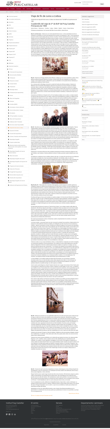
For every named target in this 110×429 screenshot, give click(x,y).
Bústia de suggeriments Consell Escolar (91, 32)
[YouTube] (15, 414)
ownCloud (58, 413)
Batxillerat (29, 8)
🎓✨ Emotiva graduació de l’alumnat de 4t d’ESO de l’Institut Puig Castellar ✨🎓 (92, 99)
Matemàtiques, (84, 409)
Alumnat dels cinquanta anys (16, 174)
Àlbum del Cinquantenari (15, 119)
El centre (13, 8)
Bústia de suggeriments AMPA (89, 27)
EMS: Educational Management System (63, 409)
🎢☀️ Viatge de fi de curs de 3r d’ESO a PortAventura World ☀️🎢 (91, 94)
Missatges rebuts (14, 89)
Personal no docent (14, 80)
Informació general (13, 16)
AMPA (67, 8)
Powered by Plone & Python (55, 421)
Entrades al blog (85, 114)
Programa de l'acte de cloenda (16, 166)
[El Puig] (22, 3)
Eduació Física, (91, 406)
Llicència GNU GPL (74, 418)
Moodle (57, 406)
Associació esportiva (13, 66)
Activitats (11, 36)
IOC (31, 411)
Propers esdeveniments (87, 39)
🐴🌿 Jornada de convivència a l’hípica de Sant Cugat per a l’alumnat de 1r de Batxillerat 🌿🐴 (92, 88)
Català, (95, 405)
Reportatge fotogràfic (14, 139)
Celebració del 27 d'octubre (16, 121)
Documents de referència (36, 406)
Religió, (98, 409)
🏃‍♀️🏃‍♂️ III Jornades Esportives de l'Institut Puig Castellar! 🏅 (92, 81)
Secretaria (18, 8)
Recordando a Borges (87, 121)
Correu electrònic (59, 405)
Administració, (84, 405)
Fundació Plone (56, 418)
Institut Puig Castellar (15, 403)
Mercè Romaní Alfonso (74, 393)
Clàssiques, (83, 406)
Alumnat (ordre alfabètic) (15, 75)
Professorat (12, 77)
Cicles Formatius (37, 8)
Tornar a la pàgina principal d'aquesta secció (42, 395)
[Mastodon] (7, 414)
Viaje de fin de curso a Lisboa (16, 127)
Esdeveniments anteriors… (88, 71)
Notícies (84, 77)
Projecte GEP (12, 51)
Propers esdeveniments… (87, 73)
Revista (32, 409)
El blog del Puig (59, 407)
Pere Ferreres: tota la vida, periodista (90, 131)
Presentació (12, 86)
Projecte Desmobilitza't (14, 42)
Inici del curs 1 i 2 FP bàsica (88, 61)
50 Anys (16, 11)
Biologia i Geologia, (90, 405)
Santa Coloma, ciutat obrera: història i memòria (90, 126)
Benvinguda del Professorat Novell (89, 42)
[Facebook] (9, 414)
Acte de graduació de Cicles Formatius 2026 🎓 (92, 105)
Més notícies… (85, 110)
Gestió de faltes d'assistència (61, 410)
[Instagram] (12, 414)
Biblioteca (11, 63)
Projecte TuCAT (12, 54)
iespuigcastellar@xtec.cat (14, 409)
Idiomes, (86, 407)
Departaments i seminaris (92, 403)
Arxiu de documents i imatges (16, 110)
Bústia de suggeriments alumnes (89, 29)
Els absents (12, 113)
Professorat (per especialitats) (16, 92)
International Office (60, 8)
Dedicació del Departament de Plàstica (18, 185)
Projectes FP (12, 57)
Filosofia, (96, 406)
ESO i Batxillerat (85, 19)
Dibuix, (87, 406)
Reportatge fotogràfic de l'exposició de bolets (17, 162)
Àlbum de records (14, 155)
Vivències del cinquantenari (16, 72)
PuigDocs (11, 39)
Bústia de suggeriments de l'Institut (90, 24)
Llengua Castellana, (97, 407)
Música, (88, 409)
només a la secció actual (87, 1)
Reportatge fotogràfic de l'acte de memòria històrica (16, 152)
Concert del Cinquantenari (15, 133)
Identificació (76, 2)
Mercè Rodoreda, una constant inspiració (91, 135)
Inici (8, 8)
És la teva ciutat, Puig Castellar (17, 124)
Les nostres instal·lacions (14, 19)
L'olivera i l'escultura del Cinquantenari (18, 136)
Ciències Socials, (100, 405)
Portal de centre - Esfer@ (63, 411)
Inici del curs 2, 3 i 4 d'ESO (88, 66)
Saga (57, 411)
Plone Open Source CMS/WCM (38, 418)
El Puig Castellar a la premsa (16, 116)
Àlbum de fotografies (14, 98)
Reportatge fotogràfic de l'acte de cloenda (16, 181)
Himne (11, 95)
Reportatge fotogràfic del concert (17, 158)
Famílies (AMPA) (13, 104)
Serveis (52, 8)
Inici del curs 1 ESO (86, 55)
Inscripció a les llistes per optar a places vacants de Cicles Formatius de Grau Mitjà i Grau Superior (91, 49)
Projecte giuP (12, 48)
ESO (24, 8)
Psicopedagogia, (93, 409)
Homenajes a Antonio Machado (17, 107)
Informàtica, (90, 407)
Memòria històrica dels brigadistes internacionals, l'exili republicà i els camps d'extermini (17, 147)
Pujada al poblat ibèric (15, 142)
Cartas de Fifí (85, 117)
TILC (10, 60)
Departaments (46, 8)
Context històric (13, 83)
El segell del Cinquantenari (16, 172)
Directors (12, 101)
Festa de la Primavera (15, 169)
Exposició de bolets (14, 130)
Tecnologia (83, 410)
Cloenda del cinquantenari (16, 177)
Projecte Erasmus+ (13, 45)
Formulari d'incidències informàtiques (90, 34)
